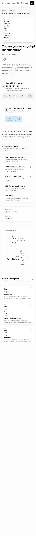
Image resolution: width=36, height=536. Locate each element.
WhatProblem (8, 294)
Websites (12, 10)
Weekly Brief (7, 337)
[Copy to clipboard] (30, 96)
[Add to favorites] (4, 59)
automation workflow (11, 212)
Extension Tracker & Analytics (12, 318)
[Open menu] (2, 3)
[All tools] (33, 148)
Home (4, 10)
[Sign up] (32, 3)
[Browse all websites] (33, 280)
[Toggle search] (18, 3)
